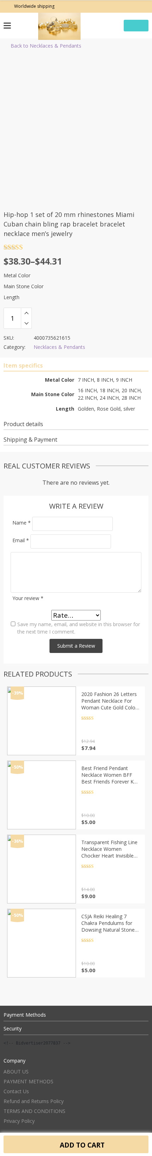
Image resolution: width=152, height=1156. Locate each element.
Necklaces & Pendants (59, 347)
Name (21, 522)
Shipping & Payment (30, 439)
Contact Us (16, 1091)
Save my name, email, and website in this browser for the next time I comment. (78, 628)
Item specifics (23, 365)
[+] (26, 313)
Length (11, 297)
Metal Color (17, 275)
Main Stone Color (23, 286)
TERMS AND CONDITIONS (34, 1111)
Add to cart (81, 1145)
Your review (27, 598)
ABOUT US (16, 1071)
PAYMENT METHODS (28, 1081)
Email (20, 540)
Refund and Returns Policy (34, 1101)
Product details (23, 424)
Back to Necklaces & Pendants (46, 45)
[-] (26, 323)
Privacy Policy (19, 1121)
